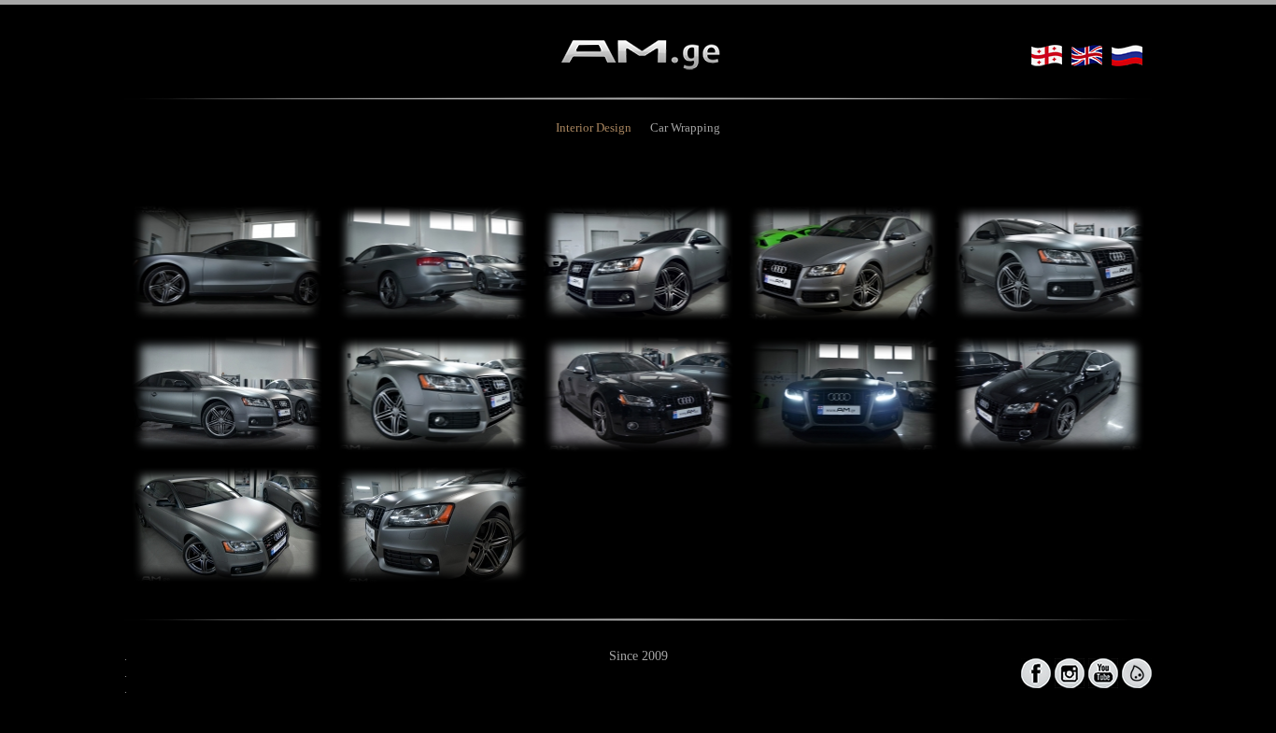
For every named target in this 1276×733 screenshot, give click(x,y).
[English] (1086, 55)
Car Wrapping (685, 127)
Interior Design (593, 127)
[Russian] (1127, 55)
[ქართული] (1046, 55)
